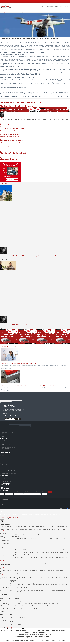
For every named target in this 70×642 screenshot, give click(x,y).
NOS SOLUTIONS (50, 6)
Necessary (3, 532)
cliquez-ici (52, 515)
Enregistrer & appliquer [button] (4, 626)
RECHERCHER (65, 6)
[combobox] (9, 494)
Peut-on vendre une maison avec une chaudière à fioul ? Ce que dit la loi (28, 386)
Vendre (21, 12)
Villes (6, 491)
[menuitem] (68, 11)
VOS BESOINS (41, 6)
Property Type (16, 491)
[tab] (5, 628)
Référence (2, 491)
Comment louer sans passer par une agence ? (18, 363)
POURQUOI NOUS (58, 6)
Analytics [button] (1, 574)
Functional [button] (2, 560)
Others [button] (1, 610)
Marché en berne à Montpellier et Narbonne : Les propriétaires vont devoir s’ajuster (28, 256)
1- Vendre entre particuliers (27, 12)
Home (2, 12)
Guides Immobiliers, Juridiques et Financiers (11, 12)
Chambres (27, 491)
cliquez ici (27, 515)
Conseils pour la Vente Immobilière (7, 384)
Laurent (2, 117)
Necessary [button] (2, 530)
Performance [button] (2, 567)
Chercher (50, 491)
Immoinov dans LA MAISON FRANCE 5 (13, 325)
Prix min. (38, 491)
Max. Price (44, 491)
